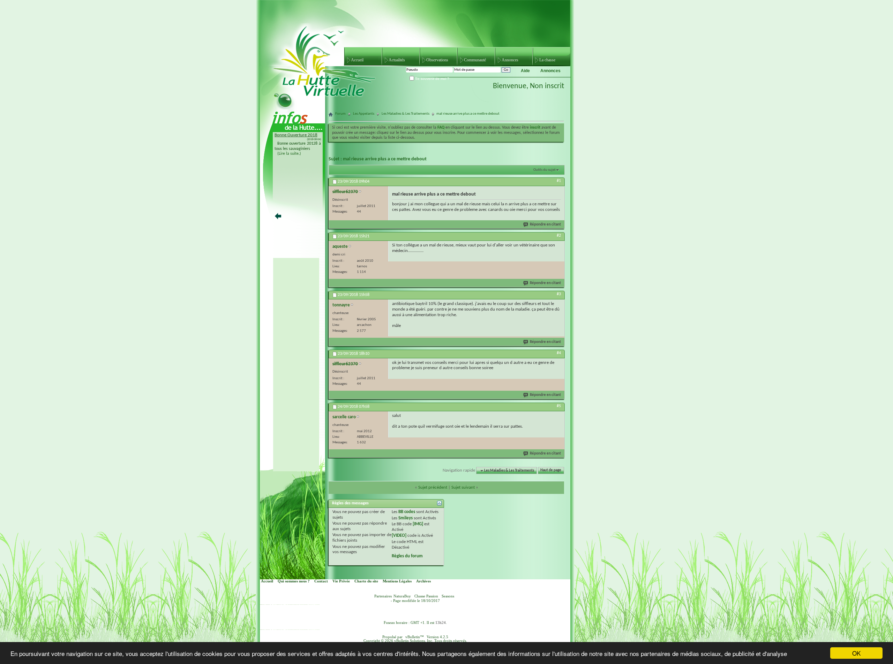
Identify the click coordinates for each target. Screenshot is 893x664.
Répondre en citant (545, 225)
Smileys (405, 518)
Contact (321, 581)
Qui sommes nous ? (294, 581)
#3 (559, 294)
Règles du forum (407, 556)
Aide (525, 70)
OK (856, 653)
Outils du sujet (544, 170)
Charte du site (366, 581)
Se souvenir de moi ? (431, 79)
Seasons (448, 596)
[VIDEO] (399, 535)
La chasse (547, 60)
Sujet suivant (463, 487)
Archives (423, 581)
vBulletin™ (414, 637)
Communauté (475, 60)
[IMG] (418, 524)
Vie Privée (341, 581)
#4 (559, 353)
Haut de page (550, 471)
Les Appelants (363, 114)
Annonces (510, 60)
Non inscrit (547, 86)
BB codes (406, 512)
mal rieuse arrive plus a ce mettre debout (385, 159)
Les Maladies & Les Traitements (405, 114)
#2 (559, 236)
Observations (437, 60)
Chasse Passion (426, 596)
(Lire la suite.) (289, 154)
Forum (340, 114)
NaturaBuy (402, 596)
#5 (559, 406)
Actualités (397, 60)
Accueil (357, 60)
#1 (559, 181)
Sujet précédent (432, 487)
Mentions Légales (397, 581)
